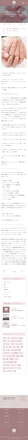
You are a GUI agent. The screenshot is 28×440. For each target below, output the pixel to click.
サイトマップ (21, 425)
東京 (15, 362)
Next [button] (25, 52)
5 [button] (15, 68)
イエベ (8, 341)
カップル (5, 294)
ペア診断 (18, 365)
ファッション (9, 371)
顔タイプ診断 (5, 359)
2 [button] (12, 68)
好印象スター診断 (19, 356)
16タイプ (21, 353)
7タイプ (13, 347)
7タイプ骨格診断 (14, 353)
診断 (5, 284)
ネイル (4, 371)
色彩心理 (20, 338)
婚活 (10, 347)
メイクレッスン (7, 292)
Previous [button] (2, 52)
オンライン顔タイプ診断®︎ (15, 350)
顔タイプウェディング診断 (16, 341)
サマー (19, 368)
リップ (15, 368)
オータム (16, 359)
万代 (9, 338)
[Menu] (25, 2)
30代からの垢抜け (7, 296)
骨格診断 (6, 289)
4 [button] (14, 68)
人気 (4, 356)
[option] (14, 52)
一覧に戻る (14, 271)
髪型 (15, 371)
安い (8, 368)
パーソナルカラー (6, 365)
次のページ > (22, 271)
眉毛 (11, 368)
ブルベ (17, 344)
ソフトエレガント (6, 353)
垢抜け (18, 347)
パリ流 (8, 350)
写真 (21, 344)
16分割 (4, 368)
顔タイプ (6, 287)
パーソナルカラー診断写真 (8, 362)
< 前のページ (5, 271)
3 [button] (13, 68)
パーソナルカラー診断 (11, 356)
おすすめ (5, 338)
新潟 (4, 347)
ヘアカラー (13, 365)
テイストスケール (6, 344)
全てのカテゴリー (7, 282)
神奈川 (4, 341)
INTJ (4, 350)
